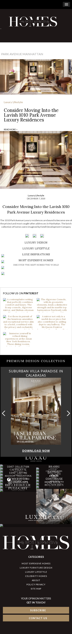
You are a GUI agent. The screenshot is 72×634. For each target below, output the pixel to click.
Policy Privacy (36, 584)
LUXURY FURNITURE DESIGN (36, 567)
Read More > (10, 129)
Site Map (36, 588)
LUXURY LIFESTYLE (36, 572)
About (36, 580)
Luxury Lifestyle (13, 102)
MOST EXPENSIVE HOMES (36, 563)
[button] (67, 413)
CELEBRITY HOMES (36, 576)
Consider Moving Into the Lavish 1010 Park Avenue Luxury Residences (31, 115)
